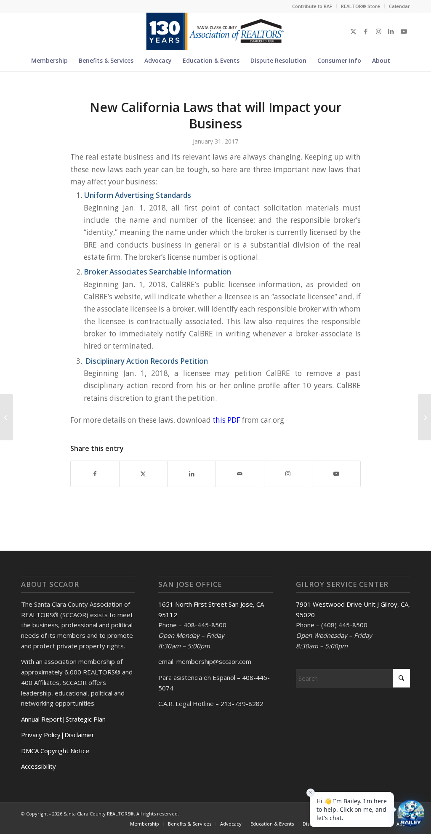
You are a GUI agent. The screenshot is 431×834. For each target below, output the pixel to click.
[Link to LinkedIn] (391, 31)
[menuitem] (312, 6)
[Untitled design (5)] (215, 31)
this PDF (226, 420)
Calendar (399, 6)
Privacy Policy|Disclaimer (57, 734)
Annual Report (41, 719)
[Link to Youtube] (403, 31)
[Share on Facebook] (95, 473)
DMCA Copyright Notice (55, 750)
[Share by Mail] (240, 473)
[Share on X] (144, 473)
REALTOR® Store (360, 6)
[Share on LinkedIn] (192, 473)
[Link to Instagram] (378, 31)
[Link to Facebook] (365, 31)
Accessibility (38, 766)
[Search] (401, 60)
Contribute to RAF (312, 6)
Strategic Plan (86, 719)
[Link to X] (353, 31)
